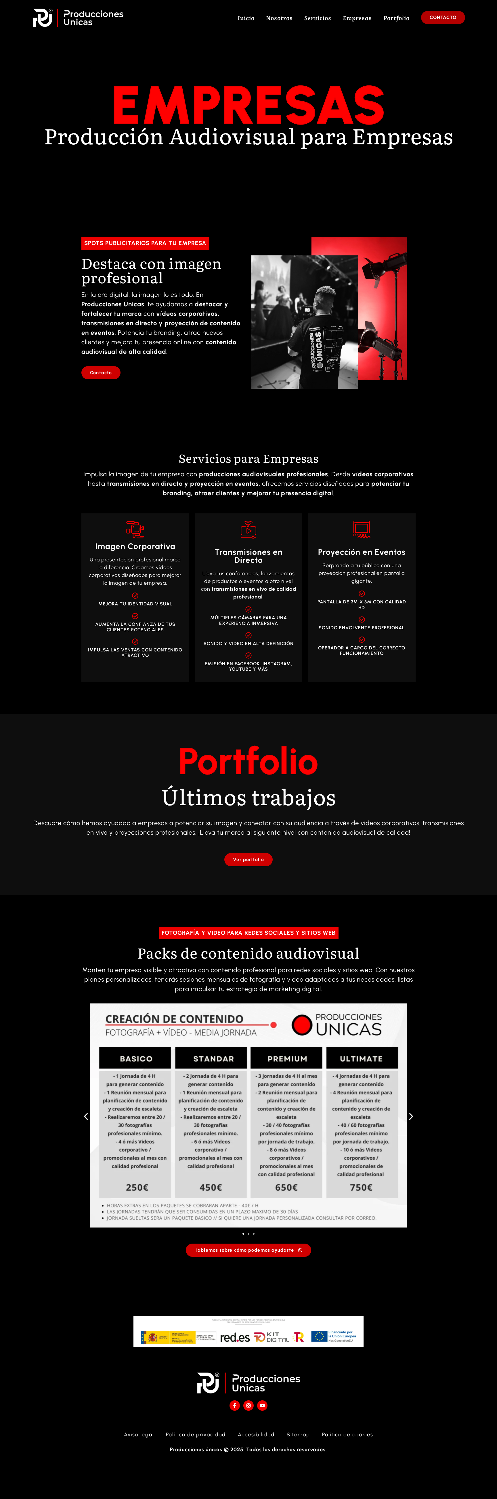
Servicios (317, 17)
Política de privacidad (196, 1434)
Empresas (357, 17)
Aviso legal (139, 1434)
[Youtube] (262, 1405)
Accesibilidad (256, 1434)
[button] (85, 1116)
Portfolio (396, 17)
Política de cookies (347, 1434)
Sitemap (298, 1434)
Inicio (246, 17)
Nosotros (279, 17)
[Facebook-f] (235, 1405)
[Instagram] (248, 1405)
